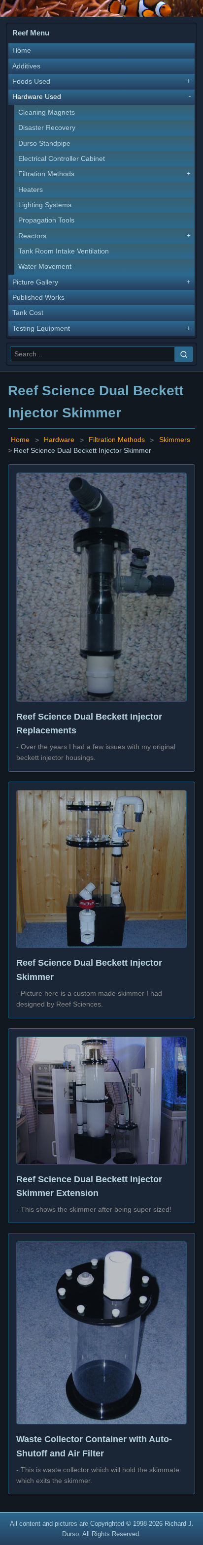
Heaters (30, 189)
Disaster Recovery (46, 127)
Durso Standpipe (44, 143)
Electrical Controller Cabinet (61, 158)
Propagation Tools (46, 220)
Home (21, 50)
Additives (26, 66)
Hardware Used (36, 96)
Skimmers (174, 440)
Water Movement (44, 266)
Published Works (38, 297)
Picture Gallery (35, 282)
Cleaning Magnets (46, 112)
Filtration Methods (46, 174)
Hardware (59, 440)
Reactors (32, 236)
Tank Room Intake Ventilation (63, 251)
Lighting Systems (44, 205)
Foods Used (31, 81)
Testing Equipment (41, 328)
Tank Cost (27, 312)
